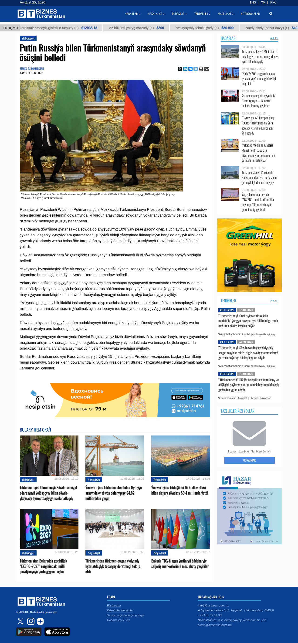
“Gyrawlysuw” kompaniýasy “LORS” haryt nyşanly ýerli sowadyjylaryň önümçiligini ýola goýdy (258, 125)
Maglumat (224, 14)
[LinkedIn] (185, 69)
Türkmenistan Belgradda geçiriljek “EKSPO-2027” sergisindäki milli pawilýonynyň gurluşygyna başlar (43, 566)
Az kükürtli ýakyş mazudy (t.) (119, 28)
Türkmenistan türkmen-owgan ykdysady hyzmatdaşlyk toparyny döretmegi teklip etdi (112, 566)
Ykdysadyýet (28, 38)
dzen (39, 621)
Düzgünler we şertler (120, 610)
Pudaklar (178, 14)
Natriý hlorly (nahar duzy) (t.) (254, 28)
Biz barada (114, 605)
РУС (273, 2)
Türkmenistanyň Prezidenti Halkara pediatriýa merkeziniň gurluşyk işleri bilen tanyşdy (259, 177)
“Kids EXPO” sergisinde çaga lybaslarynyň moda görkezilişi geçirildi (259, 78)
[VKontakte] (190, 69)
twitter (21, 621)
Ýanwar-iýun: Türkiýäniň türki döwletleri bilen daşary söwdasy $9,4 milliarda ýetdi (179, 490)
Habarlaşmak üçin (118, 620)
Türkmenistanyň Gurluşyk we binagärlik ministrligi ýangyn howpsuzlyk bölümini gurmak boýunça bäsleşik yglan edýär (248, 320)
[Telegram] (195, 69)
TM (263, 2)
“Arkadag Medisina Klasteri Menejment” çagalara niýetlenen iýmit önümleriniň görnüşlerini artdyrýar (258, 153)
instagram (30, 621)
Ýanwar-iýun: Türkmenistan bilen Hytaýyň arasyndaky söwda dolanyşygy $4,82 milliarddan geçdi (113, 493)
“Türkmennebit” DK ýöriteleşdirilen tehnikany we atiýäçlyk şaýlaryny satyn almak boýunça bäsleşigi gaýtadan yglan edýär (249, 384)
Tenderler (228, 300)
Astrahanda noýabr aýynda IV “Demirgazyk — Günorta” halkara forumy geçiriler (258, 100)
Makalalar (155, 14)
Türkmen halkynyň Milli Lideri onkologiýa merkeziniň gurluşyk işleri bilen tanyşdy (260, 56)
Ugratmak (249, 460)
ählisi (274, 38)
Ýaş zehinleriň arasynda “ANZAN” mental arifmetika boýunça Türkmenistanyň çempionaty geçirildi (258, 202)
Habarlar (228, 38)
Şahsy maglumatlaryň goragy (125, 615)
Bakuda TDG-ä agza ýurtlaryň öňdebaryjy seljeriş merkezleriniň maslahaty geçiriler (180, 563)
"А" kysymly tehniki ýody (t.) (188, 28)
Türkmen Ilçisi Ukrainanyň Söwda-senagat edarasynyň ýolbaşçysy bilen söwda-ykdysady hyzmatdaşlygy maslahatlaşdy (48, 493)
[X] (180, 69)
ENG (253, 2)
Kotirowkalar (250, 14)
